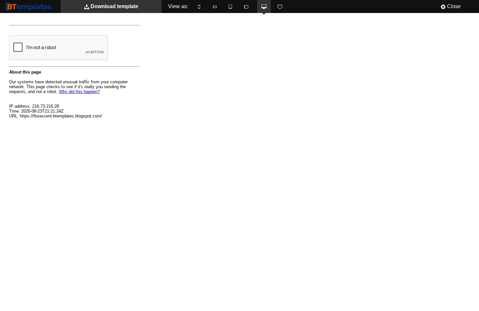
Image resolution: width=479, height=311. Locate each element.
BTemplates (29, 6)
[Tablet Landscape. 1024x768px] (246, 6)
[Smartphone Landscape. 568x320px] (214, 6)
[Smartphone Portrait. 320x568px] (199, 6)
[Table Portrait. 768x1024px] (230, 6)
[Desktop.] (264, 6)
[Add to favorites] (280, 6)
